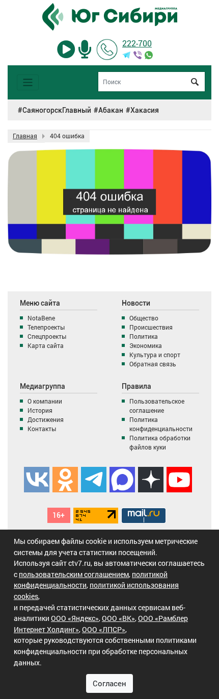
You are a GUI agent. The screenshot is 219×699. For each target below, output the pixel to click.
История (40, 410)
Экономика (145, 345)
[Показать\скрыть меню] (28, 82)
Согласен (109, 683)
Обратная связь (152, 364)
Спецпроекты (47, 336)
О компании (45, 401)
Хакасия (144, 110)
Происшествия (151, 327)
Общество (143, 318)
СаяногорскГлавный (56, 110)
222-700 (137, 43)
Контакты (42, 429)
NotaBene (41, 318)
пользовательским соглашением (74, 574)
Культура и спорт (154, 355)
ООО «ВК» (118, 618)
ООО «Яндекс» (75, 618)
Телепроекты (46, 327)
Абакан (110, 110)
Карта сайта (46, 345)
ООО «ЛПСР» (103, 629)
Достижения (46, 419)
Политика (143, 336)
